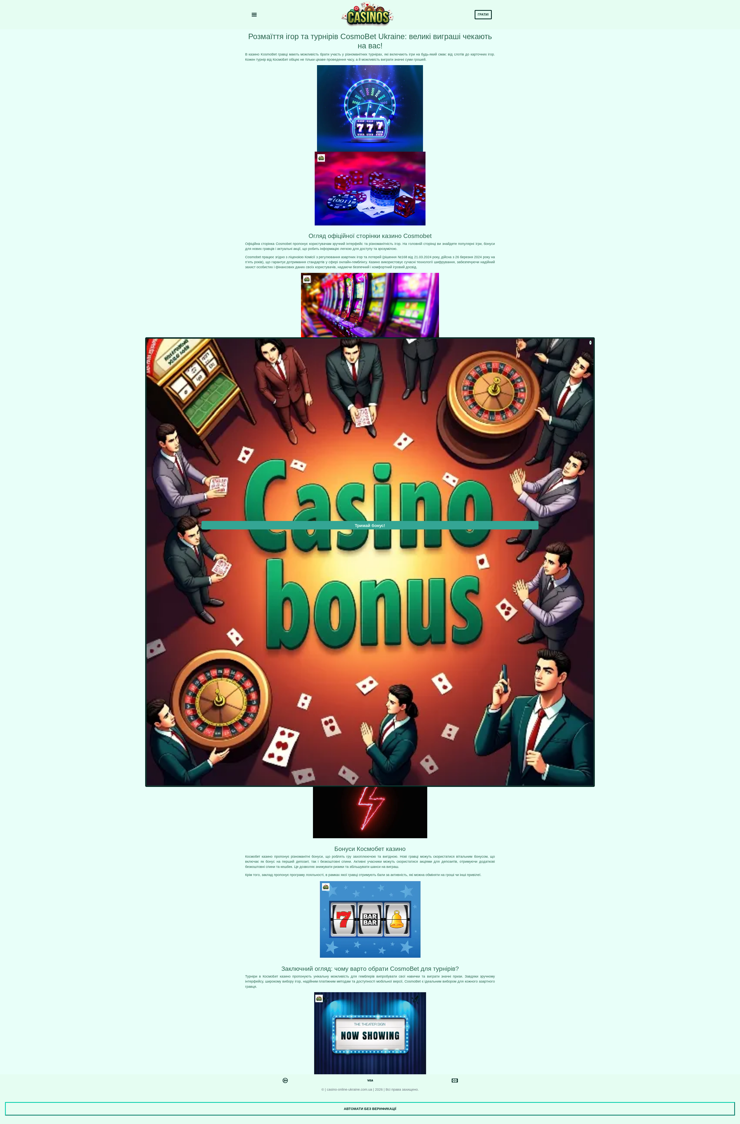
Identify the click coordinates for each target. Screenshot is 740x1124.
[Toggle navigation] (254, 14)
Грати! (483, 14)
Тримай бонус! (370, 525)
